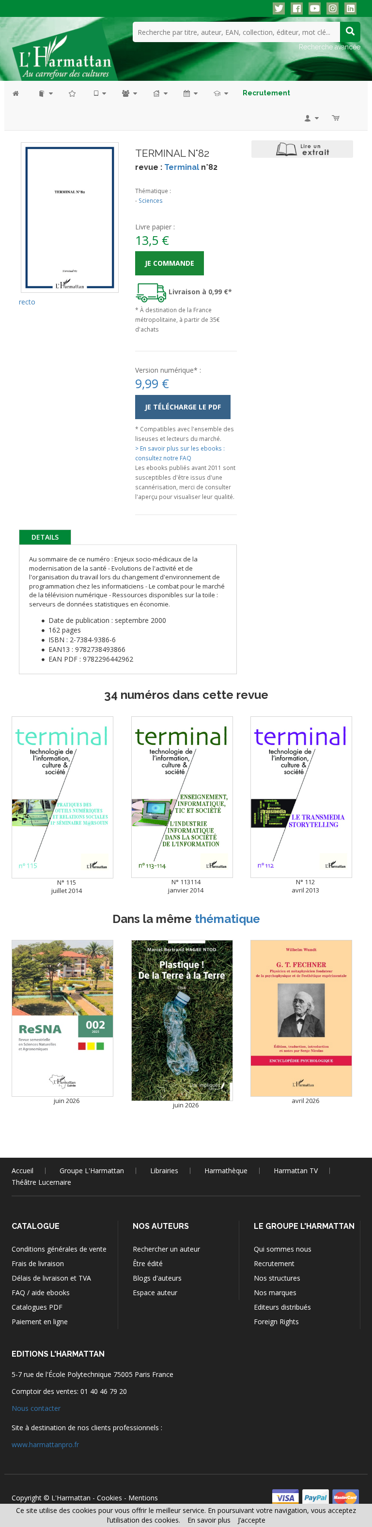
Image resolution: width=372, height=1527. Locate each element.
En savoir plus (209, 1520)
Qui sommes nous (282, 1249)
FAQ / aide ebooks (41, 1292)
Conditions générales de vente (59, 1249)
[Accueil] (21, 93)
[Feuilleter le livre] (302, 149)
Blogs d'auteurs (157, 1278)
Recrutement (274, 1263)
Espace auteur (155, 1292)
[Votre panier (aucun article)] (336, 118)
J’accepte (251, 1520)
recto (27, 301)
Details (45, 537)
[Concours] (220, 93)
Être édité (148, 1263)
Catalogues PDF (37, 1307)
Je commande (169, 263)
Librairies (164, 1170)
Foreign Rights (276, 1321)
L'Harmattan (71, 1497)
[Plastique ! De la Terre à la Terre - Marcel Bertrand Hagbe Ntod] (182, 1020)
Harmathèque (226, 1170)
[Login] (310, 118)
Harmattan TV (296, 1170)
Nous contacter (36, 1408)
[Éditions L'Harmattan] (65, 51)
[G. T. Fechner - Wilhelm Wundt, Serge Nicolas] (301, 1018)
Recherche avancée (329, 47)
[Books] (45, 93)
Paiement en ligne (40, 1321)
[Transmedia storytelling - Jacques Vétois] (301, 797)
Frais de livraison (38, 1263)
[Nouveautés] (72, 93)
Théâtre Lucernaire (41, 1182)
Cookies (109, 1497)
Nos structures (277, 1278)
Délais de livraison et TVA (51, 1278)
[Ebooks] (99, 93)
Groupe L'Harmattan (92, 1170)
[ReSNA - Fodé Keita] (62, 1018)
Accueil (22, 1170)
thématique (227, 919)
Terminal (181, 167)
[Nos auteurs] (128, 93)
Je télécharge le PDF (183, 406)
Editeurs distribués (282, 1307)
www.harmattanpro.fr (45, 1444)
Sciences (151, 200)
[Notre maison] (159, 93)
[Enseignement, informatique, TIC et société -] (182, 797)
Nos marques (275, 1292)
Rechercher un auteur (166, 1249)
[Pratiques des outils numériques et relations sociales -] (62, 797)
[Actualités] (190, 93)
